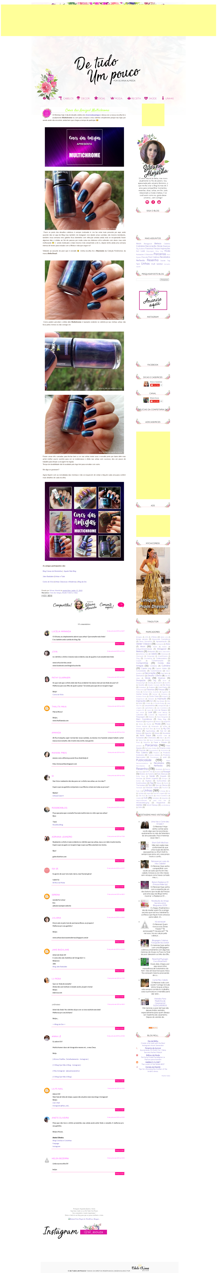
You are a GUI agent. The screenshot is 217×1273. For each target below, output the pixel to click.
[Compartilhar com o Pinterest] (51, 596)
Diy (137, 249)
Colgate (138, 661)
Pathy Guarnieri (61, 677)
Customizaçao (156, 671)
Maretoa (151, 717)
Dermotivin (140, 676)
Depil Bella (164, 673)
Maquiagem (150, 251)
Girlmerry (164, 694)
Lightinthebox (149, 708)
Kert (137, 251)
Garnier (154, 694)
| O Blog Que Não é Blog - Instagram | (67, 1065)
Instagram (56, 1146)
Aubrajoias (159, 644)
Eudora (142, 249)
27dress (154, 637)
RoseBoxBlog (59, 808)
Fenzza (157, 248)
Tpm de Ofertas (161, 785)
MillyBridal (166, 721)
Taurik (166, 783)
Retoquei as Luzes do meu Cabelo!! (160, 862)
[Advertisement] (69, 20)
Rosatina (158, 772)
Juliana (56, 918)
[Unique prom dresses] (153, 614)
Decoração (150, 246)
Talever (158, 783)
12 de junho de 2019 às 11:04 (116, 732)
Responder (120, 644)
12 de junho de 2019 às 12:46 (116, 775)
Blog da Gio (82, 582)
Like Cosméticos (162, 708)
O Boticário (148, 254)
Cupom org (146, 668)
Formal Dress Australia (151, 692)
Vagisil (148, 793)
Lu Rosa (56, 978)
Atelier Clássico (143, 643)
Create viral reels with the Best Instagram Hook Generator (153, 1044)
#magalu (139, 637)
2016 (146, 637)
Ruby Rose (140, 776)
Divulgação (141, 680)
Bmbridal (151, 652)
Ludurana (139, 715)
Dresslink (159, 683)
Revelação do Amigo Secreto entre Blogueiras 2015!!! (160, 903)
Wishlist (160, 264)
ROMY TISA (148, 772)
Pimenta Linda (164, 748)
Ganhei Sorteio (142, 694)
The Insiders (140, 785)
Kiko (168, 701)
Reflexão (140, 260)
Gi (53, 776)
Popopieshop (153, 750)
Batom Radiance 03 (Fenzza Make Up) (160, 883)
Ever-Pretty (163, 687)
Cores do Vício (48, 582)
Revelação (159, 769)
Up (169, 791)
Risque (140, 772)
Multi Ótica (149, 729)
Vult (153, 263)
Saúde (162, 261)
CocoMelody (148, 658)
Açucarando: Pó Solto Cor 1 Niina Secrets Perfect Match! (153, 1051)
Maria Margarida (162, 717)
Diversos (166, 246)
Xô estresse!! (160, 922)
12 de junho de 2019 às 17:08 (116, 836)
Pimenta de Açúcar (153, 1048)
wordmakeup (165, 805)
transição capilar (151, 788)
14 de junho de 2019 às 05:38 (116, 1036)
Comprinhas (142, 663)
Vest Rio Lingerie (159, 793)
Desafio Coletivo (67, 593)
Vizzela (138, 798)
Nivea (157, 733)
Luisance (151, 715)
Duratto (141, 685)
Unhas (76, 593)
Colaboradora (161, 658)
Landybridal (162, 705)
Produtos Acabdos (154, 755)
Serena (56, 894)
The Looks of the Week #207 (153, 1064)
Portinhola (164, 750)
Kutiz (140, 703)
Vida (168, 793)
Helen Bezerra (60, 1158)
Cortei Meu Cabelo (160, 980)
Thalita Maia (59, 706)
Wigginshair (160, 803)
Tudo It (138, 791)
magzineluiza (162, 715)
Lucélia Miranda (61, 631)
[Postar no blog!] (45, 596)
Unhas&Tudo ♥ (58, 796)
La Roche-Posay (158, 703)
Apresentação (161, 642)
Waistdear (156, 798)
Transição (139, 787)
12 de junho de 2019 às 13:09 (116, 807)
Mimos (141, 724)
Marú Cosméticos (144, 719)
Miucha (149, 724)
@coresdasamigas (92, 115)
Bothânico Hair (143, 654)
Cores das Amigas (55, 593)
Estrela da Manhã (153, 1067)
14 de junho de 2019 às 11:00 (116, 1088)
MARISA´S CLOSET (153, 1062)
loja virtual (140, 712)
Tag (168, 261)
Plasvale (145, 257)
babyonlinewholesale (144, 649)
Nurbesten (140, 254)
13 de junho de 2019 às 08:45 (116, 917)
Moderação (155, 726)
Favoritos (149, 248)
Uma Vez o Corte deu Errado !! (160, 822)
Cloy (138, 658)
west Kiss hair (159, 800)
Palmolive (147, 742)
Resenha (152, 260)
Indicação (151, 699)
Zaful (140, 807)
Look (143, 251)
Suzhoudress (161, 781)
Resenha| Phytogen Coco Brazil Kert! (160, 960)
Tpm (138, 264)
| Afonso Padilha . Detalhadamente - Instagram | (70, 1059)
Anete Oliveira (60, 1117)
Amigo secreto (142, 639)
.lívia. (55, 651)
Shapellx (163, 776)
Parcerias (160, 254)
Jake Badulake (48, 576)
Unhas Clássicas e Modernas (66, 582)
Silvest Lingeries (152, 778)
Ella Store (166, 685)
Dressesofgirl (140, 683)
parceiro (139, 746)
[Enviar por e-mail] (42, 596)
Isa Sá (55, 868)
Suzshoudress (141, 783)
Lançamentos (149, 706)
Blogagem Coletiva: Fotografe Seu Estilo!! (160, 941)
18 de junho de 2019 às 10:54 (116, 1158)
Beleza (157, 243)
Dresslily (150, 683)
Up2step (141, 793)
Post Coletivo (153, 257)
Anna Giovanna (145, 642)
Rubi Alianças (162, 774)
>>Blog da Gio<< (59, 1024)
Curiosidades (141, 671)
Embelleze (142, 687)
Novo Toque (145, 735)
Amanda (56, 732)
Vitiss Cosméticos (162, 795)
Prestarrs (156, 753)
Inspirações (165, 248)
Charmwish (139, 656)
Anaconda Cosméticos (161, 639)
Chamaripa (164, 654)
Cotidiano (153, 666)
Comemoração (157, 661)
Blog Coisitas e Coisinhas (62, 1140)
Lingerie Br (140, 710)
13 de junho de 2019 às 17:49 (116, 978)
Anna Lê (56, 1036)
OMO (168, 738)
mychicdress (150, 731)
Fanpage (56, 1143)
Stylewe (148, 781)
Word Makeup (152, 805)
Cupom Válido (161, 668)
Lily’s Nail (56, 1103)
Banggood (148, 244)
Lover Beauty (162, 712)
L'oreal (148, 703)
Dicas (159, 246)
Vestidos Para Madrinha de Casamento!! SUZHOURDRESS (160, 1002)
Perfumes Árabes (151, 748)
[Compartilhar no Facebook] (49, 596)
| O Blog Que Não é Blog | (62, 1077)
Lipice (149, 710)
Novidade (166, 733)
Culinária (140, 246)
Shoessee (139, 778)
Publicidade (143, 760)
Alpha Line (164, 637)
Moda (167, 251)
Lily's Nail (57, 1088)
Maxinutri (139, 722)
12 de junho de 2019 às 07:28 (116, 651)
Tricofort (165, 787)
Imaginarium (140, 699)
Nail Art (163, 731)
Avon (138, 243)
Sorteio (138, 781)
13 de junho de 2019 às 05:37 (116, 868)
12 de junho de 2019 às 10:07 (116, 677)
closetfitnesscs (163, 656)
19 (121, 604)
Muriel (158, 729)
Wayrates (165, 798)
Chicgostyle (150, 656)
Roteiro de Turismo (147, 774)
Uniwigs (162, 791)
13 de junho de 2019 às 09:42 (116, 949)
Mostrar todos (166, 1076)
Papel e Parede (160, 742)
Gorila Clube (154, 696)
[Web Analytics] (153, 1028)
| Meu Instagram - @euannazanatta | (66, 1071)
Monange (139, 729)
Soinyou (165, 778)
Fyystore (165, 692)
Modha (165, 726)
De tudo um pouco (78, 1271)
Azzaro (164, 646)
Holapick (165, 696)
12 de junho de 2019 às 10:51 (116, 706)
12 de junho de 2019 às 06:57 (116, 631)
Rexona (167, 769)
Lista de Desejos (160, 710)
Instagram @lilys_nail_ (61, 1106)
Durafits (167, 683)
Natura (138, 733)
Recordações (140, 766)
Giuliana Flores (141, 696)
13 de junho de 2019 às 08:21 (116, 894)
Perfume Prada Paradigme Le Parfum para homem (153, 1058)
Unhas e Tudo (60, 576)
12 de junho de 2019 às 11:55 (116, 752)
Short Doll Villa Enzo (160, 842)
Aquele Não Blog (70, 571)
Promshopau (154, 757)
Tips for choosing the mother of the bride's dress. (153, 1070)
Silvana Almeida (55, 590)
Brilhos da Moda (59, 883)
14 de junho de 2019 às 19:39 (116, 1117)
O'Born (162, 738)
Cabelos (167, 244)
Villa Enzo (141, 795)
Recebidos (165, 257)
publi (165, 757)
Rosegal (166, 771)
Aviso (168, 644)
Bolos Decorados (164, 651)
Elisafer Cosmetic (154, 685)
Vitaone (150, 795)
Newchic (148, 733)
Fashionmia (140, 690)
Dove (164, 680)
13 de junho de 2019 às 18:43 (116, 1004)
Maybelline (149, 721)
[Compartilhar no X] (47, 596)
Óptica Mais (142, 740)
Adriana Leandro (62, 836)
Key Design (160, 701)
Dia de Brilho (153, 1041)
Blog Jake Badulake (60, 967)
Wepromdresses (141, 800)
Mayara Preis (59, 753)
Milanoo (158, 721)
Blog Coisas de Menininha (52, 571)
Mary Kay (159, 251)
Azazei (155, 646)
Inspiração (161, 699)
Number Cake (162, 735)
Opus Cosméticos (155, 740)
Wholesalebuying (142, 803)
